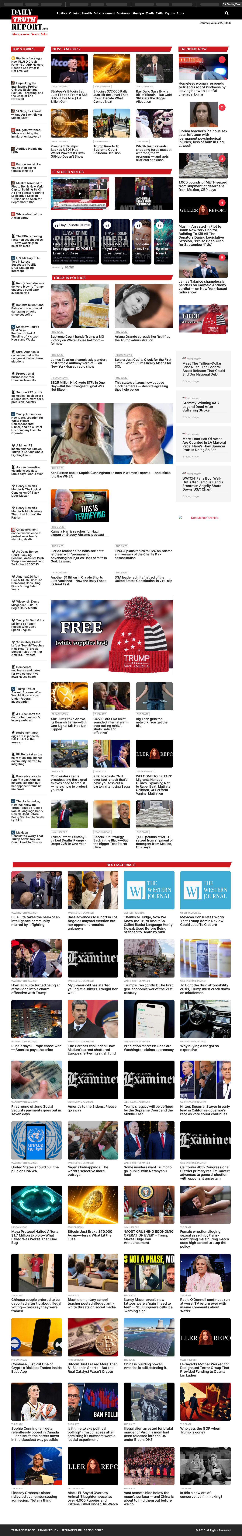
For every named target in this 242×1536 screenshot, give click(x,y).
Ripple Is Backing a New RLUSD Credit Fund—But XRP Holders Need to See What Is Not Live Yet (27, 64)
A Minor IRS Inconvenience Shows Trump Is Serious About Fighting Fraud (27, 450)
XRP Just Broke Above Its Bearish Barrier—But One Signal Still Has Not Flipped (68, 724)
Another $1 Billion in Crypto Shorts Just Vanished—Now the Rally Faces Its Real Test (78, 581)
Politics (62, 13)
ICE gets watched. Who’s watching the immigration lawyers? (26, 133)
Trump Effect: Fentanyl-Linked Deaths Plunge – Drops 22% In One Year (69, 840)
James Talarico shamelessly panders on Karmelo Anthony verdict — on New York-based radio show (79, 363)
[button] (226, 13)
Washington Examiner (24, 913)
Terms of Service (23, 1530)
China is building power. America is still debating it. (145, 1366)
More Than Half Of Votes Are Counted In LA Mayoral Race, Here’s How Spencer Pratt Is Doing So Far (204, 444)
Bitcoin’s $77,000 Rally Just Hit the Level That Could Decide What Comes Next (110, 96)
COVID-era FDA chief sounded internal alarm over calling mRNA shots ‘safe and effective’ (111, 726)
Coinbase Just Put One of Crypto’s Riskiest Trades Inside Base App (36, 1368)
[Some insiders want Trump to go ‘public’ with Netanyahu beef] (149, 1140)
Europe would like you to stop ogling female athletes (26, 168)
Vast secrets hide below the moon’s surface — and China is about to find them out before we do (149, 1498)
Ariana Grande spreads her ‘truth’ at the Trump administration (142, 338)
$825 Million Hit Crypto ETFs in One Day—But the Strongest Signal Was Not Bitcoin (78, 386)
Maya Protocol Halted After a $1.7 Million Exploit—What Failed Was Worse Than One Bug (34, 1237)
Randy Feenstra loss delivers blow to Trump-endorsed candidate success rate (27, 288)
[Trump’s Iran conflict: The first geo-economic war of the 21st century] (149, 958)
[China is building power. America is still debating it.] (149, 1337)
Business (123, 13)
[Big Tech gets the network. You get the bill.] (154, 696)
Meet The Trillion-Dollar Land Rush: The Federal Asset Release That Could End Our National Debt (203, 368)
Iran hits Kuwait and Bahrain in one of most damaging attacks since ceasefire (27, 309)
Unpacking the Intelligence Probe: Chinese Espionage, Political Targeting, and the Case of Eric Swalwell (27, 91)
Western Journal (134, 913)
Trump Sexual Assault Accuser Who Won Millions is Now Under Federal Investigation (26, 695)
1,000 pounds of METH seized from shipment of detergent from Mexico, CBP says (154, 842)
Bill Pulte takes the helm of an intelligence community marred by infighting (27, 759)
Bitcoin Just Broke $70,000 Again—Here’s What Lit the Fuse (90, 1235)
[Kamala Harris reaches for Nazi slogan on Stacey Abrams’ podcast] (80, 505)
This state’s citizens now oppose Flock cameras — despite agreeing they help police (141, 386)
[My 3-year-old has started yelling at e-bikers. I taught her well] (93, 958)
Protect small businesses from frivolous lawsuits (23, 377)
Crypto (170, 13)
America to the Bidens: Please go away (92, 1108)
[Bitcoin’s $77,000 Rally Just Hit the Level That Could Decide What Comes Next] (111, 68)
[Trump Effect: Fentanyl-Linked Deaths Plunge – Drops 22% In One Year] (69, 814)
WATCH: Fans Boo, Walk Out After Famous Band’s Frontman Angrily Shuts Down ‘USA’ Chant (202, 483)
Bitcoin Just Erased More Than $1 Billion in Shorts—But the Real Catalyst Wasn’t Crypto (93, 1368)
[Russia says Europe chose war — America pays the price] (36, 1019)
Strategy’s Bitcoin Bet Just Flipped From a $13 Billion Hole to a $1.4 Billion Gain (69, 96)
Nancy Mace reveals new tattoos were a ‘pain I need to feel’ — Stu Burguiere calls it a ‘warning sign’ (148, 1305)
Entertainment (104, 13)
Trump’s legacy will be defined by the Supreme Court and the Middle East (148, 1110)
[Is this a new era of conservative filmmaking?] (205, 1466)
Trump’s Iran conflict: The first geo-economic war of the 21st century (148, 989)
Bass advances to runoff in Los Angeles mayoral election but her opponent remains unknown (26, 783)
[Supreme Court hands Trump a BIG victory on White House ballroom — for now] (80, 306)
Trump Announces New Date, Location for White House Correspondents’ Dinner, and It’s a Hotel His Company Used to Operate (27, 423)
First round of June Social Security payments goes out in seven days (36, 1110)
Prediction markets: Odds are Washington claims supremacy (149, 1048)
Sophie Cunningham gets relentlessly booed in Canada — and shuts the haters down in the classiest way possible (35, 1434)
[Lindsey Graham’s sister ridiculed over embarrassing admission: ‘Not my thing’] (36, 1466)
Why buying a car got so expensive (199, 1048)
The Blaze (142, 141)
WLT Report (194, 359)
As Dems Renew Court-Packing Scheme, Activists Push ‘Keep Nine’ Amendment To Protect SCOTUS (27, 558)
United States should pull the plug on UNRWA (35, 1169)
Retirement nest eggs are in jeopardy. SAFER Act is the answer (25, 737)
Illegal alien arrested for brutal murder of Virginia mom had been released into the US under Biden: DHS (148, 1434)
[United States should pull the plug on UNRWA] (36, 1140)
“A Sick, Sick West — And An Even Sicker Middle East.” (26, 114)
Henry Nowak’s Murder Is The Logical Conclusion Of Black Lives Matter (26, 490)
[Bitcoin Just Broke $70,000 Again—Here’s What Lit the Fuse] (93, 1205)
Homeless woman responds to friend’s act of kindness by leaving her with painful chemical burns (202, 88)
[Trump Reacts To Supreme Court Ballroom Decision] (111, 123)
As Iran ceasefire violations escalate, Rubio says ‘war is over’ (27, 470)
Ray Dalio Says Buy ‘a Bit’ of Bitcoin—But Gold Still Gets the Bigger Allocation (154, 96)
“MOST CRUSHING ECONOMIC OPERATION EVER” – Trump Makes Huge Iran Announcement (149, 1237)
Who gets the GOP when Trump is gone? (200, 1430)
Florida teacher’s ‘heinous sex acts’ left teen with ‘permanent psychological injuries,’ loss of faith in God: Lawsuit (79, 556)
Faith (159, 13)
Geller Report (145, 771)
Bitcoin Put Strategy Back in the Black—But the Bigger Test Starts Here (110, 842)
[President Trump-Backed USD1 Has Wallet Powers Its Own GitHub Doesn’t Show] (69, 123)
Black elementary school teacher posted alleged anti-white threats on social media (92, 1303)
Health (87, 13)
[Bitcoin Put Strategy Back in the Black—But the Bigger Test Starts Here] (111, 814)
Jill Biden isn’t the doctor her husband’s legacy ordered (25, 717)
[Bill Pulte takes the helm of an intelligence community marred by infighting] (36, 890)
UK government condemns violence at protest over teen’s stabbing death (26, 534)
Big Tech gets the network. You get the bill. (152, 722)
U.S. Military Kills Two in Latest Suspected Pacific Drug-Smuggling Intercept (25, 264)
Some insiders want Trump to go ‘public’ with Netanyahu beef (148, 1171)
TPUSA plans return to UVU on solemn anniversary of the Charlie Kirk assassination (143, 554)
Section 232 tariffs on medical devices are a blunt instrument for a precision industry (27, 397)
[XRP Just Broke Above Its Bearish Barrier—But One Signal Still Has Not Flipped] (69, 696)
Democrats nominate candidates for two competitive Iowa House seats (25, 671)
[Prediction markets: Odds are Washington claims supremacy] (149, 1019)
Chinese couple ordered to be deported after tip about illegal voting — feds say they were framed (36, 1305)
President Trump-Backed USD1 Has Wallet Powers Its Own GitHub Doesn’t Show (68, 151)
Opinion (75, 13)
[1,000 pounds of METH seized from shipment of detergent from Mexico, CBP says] (154, 814)
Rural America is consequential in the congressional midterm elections (27, 356)
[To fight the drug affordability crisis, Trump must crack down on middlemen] (205, 958)
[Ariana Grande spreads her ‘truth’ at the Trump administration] (144, 306)
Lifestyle (137, 13)
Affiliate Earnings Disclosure (82, 1530)
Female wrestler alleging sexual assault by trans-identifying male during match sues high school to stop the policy (204, 1239)
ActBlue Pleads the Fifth (27, 150)
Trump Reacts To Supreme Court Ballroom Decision (107, 149)
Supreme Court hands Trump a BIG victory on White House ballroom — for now (77, 340)
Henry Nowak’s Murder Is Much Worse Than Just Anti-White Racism (26, 512)
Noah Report (102, 141)
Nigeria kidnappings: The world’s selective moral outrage (88, 1171)
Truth (150, 13)
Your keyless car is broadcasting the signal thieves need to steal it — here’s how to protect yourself (69, 783)
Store (180, 13)
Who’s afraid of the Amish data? (26, 215)
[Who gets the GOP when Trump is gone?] (205, 1402)
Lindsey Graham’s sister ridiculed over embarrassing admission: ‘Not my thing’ (34, 1496)
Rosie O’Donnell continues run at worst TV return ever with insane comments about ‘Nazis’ (205, 1305)
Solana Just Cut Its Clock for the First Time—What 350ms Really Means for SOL (143, 363)
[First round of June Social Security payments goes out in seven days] (36, 1080)
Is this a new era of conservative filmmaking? (201, 1495)
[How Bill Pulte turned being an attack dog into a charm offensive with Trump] (36, 958)
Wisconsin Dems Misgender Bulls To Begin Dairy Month (25, 605)
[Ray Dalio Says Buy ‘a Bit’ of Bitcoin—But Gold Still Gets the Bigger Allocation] (154, 68)
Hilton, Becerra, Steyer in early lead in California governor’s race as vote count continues (205, 1110)
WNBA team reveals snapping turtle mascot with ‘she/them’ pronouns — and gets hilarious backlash (153, 153)
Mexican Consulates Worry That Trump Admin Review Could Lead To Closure (27, 837)
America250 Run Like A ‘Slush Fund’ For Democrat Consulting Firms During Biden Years (26, 583)
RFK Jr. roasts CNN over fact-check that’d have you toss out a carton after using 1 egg (111, 781)
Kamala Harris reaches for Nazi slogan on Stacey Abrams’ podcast (77, 533)
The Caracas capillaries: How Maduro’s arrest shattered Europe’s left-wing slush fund (92, 1049)
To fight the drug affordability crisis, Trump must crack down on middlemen (205, 989)
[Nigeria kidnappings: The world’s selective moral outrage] (93, 1140)
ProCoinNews (60, 86)
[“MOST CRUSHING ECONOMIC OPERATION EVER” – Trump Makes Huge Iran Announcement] (149, 1205)
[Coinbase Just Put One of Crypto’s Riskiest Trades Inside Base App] (36, 1337)
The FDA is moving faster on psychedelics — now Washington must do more (27, 241)
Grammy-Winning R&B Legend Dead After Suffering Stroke (200, 406)
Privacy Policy (48, 1530)
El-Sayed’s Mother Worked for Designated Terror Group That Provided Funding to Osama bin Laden (204, 1369)
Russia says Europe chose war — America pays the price (36, 1048)
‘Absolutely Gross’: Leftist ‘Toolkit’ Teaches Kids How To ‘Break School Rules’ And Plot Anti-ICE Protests (27, 648)
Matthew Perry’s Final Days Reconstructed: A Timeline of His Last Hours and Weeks (25, 333)
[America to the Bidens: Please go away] (93, 1080)
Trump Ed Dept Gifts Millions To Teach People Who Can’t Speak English (27, 625)
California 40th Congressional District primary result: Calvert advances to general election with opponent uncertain (205, 1172)
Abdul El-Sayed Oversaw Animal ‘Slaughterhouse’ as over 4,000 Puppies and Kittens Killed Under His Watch (93, 1498)
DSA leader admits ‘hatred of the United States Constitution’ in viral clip (143, 579)
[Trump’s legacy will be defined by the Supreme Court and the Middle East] (149, 1080)
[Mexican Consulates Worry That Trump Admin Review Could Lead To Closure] (205, 890)
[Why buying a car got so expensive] (205, 1019)
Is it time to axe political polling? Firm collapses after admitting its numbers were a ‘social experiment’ (91, 1434)
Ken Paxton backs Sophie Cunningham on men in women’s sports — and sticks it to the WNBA (111, 474)
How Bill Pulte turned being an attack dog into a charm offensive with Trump (35, 989)
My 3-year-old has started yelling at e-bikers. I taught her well (93, 989)
